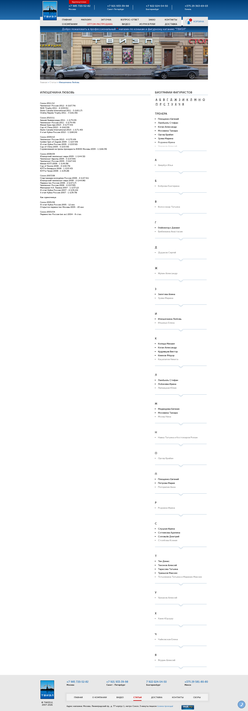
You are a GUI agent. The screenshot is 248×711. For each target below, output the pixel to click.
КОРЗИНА (198, 21)
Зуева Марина (165, 138)
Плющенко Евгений (168, 119)
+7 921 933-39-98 (117, 681)
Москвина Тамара (168, 130)
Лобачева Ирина (167, 384)
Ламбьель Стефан (168, 122)
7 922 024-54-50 (156, 681)
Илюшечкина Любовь (170, 319)
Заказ (152, 19)
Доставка (171, 24)
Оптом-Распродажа (100, 24)
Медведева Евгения (168, 409)
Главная (67, 19)
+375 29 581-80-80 (196, 681)
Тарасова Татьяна (168, 569)
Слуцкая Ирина (166, 528)
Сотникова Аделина (169, 532)
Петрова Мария (166, 483)
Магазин (86, 19)
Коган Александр (167, 126)
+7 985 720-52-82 (77, 681)
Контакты (171, 19)
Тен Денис (163, 561)
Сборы (197, 697)
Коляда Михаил (166, 343)
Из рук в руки (147, 24)
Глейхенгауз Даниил (169, 227)
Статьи (53, 82)
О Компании (70, 24)
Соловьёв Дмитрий (168, 536)
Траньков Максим (167, 573)
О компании (99, 697)
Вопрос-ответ (130, 19)
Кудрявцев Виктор (168, 351)
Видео (126, 24)
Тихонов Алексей (167, 565)
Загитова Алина (166, 294)
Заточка (106, 19)
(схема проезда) (165, 706)
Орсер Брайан (165, 134)
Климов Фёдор (166, 355)
